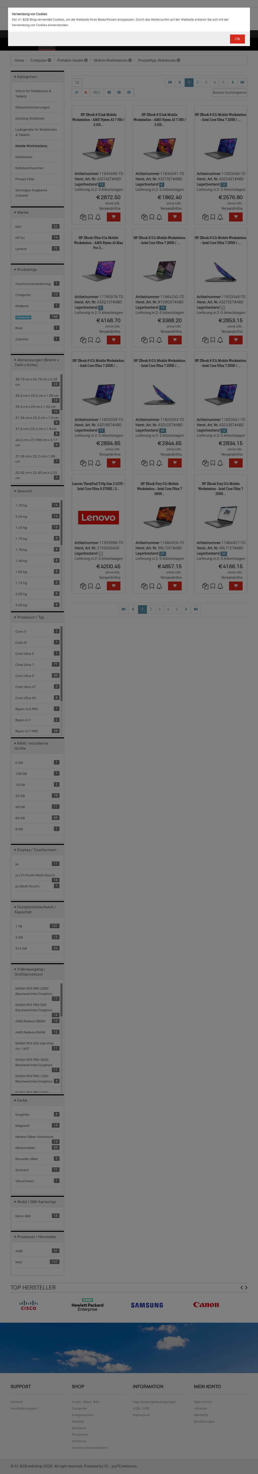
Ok (237, 39)
